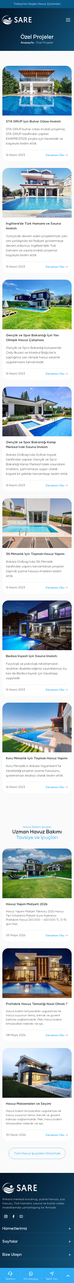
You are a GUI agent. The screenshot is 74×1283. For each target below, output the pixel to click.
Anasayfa (27, 42)
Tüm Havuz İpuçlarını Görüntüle (37, 1153)
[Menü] (68, 20)
